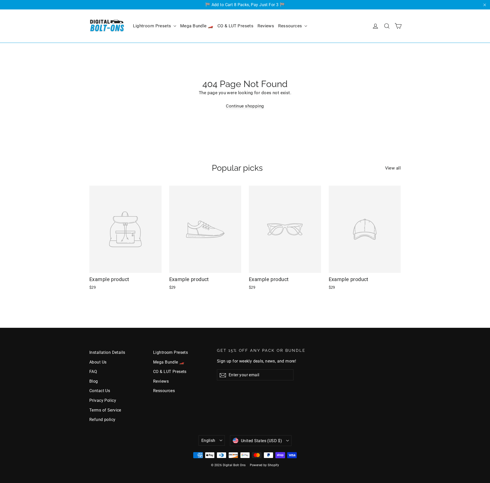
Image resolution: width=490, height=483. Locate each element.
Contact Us (99, 390)
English (208, 440)
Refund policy (102, 419)
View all (393, 168)
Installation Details (107, 352)
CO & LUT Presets (235, 25)
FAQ (93, 371)
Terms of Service (105, 410)
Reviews (266, 25)
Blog (93, 381)
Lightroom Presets (152, 25)
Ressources (290, 25)
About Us (97, 362)
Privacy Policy (102, 400)
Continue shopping (245, 105)
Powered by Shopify (264, 465)
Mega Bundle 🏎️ (196, 25)
